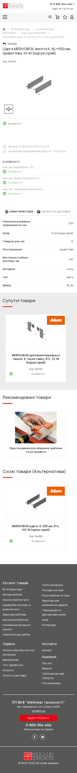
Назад (12, 44)
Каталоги (8, 670)
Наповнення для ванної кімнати (17, 627)
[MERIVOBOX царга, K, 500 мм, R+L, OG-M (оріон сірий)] (36, 501)
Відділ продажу (38, 718)
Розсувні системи (52, 590)
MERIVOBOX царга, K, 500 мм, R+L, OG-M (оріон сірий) (36, 528)
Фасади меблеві (12, 594)
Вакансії (47, 668)
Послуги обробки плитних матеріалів (18, 652)
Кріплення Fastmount (15, 619)
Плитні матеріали (52, 585)
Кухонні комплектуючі (16, 599)
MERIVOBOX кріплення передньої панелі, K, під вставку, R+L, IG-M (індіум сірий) (36, 358)
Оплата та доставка (14, 675)
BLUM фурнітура (12, 589)
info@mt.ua (38, 711)
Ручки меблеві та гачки (56, 595)
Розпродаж (49, 625)
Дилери (47, 650)
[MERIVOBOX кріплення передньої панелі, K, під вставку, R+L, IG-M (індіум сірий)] (36, 330)
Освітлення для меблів (16, 634)
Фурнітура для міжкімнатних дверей (55, 603)
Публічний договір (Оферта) (53, 676)
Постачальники (51, 683)
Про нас (47, 663)
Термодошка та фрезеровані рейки (54, 612)
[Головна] (4, 29)
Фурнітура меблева (14, 614)
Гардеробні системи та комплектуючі (17, 607)
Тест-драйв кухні (13, 665)
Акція (45, 619)
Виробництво (11, 659)
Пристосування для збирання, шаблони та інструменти (35, 449)
